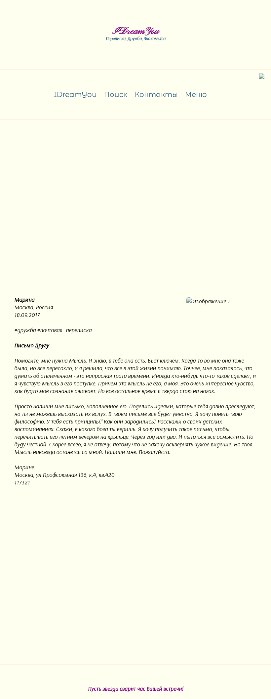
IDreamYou (135, 31)
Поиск (115, 94)
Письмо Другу (31, 345)
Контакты (156, 94)
